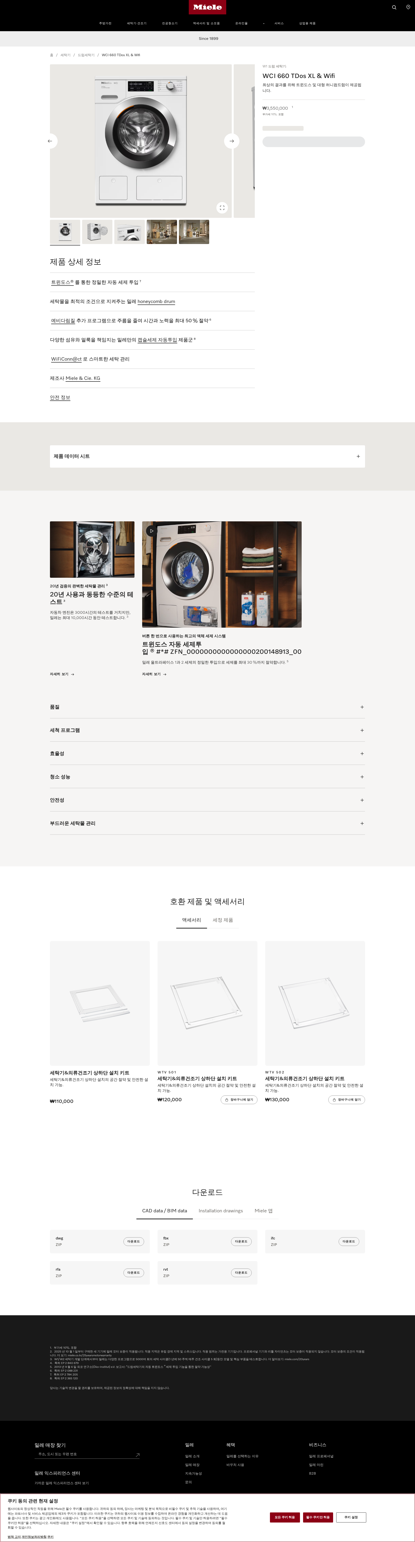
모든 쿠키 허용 (285, 1517)
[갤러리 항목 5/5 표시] (194, 232)
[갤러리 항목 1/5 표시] (65, 232)
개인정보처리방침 (34, 1537)
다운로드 (134, 1241)
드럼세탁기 (86, 55)
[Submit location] (138, 1455)
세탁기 (66, 55)
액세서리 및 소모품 (206, 23)
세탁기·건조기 (137, 23)
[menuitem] (108, 22)
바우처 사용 (235, 1465)
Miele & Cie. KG (83, 378)
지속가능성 (193, 1473)
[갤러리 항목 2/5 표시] (97, 232)
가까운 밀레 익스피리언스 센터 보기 (62, 1483)
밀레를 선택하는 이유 (242, 1456)
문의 (188, 1482)
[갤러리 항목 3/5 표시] (129, 232)
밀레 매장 (192, 1465)
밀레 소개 (192, 1456)
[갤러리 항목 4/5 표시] (162, 232)
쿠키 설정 (351, 1517)
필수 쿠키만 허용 (318, 1517)
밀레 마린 (316, 1465)
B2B (312, 1473)
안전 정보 (60, 397)
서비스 (279, 23)
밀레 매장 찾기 (50, 1445)
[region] (152, 141)
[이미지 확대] (222, 208)
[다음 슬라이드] (231, 141)
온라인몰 (241, 23)
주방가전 (105, 23)
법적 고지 (14, 1537)
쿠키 (50, 1537)
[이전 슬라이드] (50, 141)
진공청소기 (170, 23)
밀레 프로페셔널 (321, 1456)
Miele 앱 (264, 1211)
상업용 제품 (307, 23)
